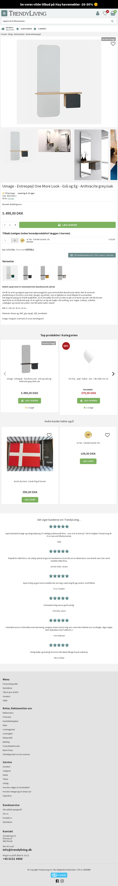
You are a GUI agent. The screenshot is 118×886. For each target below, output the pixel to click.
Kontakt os (7, 818)
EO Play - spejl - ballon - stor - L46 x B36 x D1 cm (88, 378)
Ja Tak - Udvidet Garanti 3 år (38, 240)
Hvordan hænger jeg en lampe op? (17, 791)
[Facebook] (56, 881)
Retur (5, 725)
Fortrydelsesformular (11, 746)
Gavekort (6, 696)
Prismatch (7, 717)
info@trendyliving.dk (17, 850)
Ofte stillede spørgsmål (12, 809)
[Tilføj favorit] (113, 44)
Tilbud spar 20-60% (10, 692)
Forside (4, 34)
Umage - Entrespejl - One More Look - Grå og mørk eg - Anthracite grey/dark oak (29, 380)
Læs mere (109, 255)
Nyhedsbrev (7, 688)
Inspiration (7, 795)
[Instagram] (61, 881)
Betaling (6, 742)
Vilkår (5, 700)
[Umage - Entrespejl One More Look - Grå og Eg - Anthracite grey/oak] (19, 155)
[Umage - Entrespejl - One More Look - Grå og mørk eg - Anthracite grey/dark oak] (29, 359)
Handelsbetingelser (10, 721)
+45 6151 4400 (13, 859)
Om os (5, 813)
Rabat (5, 775)
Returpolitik (7, 737)
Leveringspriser (9, 729)
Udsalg (5, 783)
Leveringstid (8, 733)
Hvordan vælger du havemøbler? (16, 787)
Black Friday (8, 750)
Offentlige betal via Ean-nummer (16, 754)
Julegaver (7, 771)
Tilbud (5, 779)
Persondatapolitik (10, 684)
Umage (11, 198)
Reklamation (8, 713)
